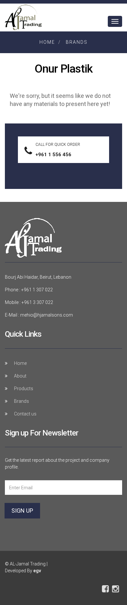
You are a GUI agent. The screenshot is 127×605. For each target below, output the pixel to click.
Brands (77, 42)
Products (23, 388)
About (20, 375)
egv (37, 570)
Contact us (25, 413)
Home (47, 42)
